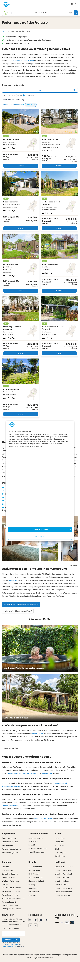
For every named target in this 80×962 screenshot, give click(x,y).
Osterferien (33, 888)
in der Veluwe (37, 733)
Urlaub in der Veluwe (63, 888)
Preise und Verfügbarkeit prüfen (16, 611)
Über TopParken (9, 838)
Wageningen (32, 773)
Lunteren (22, 773)
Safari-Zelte (60, 856)
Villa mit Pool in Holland (11, 888)
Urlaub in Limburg (62, 881)
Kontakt (31, 845)
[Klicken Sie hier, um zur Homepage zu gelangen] (6, 4)
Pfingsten (32, 895)
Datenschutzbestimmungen (50, 955)
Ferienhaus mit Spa (10, 895)
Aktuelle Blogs (8, 845)
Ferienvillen (59, 842)
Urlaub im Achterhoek (64, 892)
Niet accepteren (40, 537)
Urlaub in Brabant (62, 884)
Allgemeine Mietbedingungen (28, 955)
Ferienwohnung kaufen (11, 849)
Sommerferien (34, 870)
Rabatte (5, 867)
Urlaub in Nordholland (63, 867)
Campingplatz (61, 852)
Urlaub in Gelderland (63, 874)
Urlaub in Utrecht (62, 877)
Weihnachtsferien (35, 877)
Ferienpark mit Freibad (11, 909)
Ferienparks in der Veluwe (23, 60)
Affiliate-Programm (10, 852)
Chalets (58, 849)
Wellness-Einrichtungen (12, 805)
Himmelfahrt (33, 892)
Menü (73, 4)
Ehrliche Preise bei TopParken (35, 840)
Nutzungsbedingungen (9, 946)
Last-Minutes (7, 870)
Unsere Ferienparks (10, 842)
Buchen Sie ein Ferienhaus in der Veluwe (20, 604)
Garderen (14, 773)
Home (4, 31)
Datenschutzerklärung (10, 944)
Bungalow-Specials (10, 874)
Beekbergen (47, 773)
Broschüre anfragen (36, 852)
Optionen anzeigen (11, 748)
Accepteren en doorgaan (39, 529)
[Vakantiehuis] (6, 13)
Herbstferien (33, 874)
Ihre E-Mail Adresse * (10, 929)
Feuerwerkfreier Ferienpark (13, 898)
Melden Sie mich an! (11, 939)
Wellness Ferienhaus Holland (10, 882)
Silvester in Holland (36, 881)
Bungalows (59, 845)
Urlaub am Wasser (62, 895)
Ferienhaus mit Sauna (43, 819)
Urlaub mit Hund (8, 877)
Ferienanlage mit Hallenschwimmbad (10, 903)
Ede (8, 773)
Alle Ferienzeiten (35, 867)
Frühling (31, 884)
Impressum (49, 958)
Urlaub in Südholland (63, 870)
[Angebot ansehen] (11, 13)
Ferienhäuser (60, 838)
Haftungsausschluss (69, 955)
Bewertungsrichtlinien (36, 958)
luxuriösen (13, 580)
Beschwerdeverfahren (37, 848)
